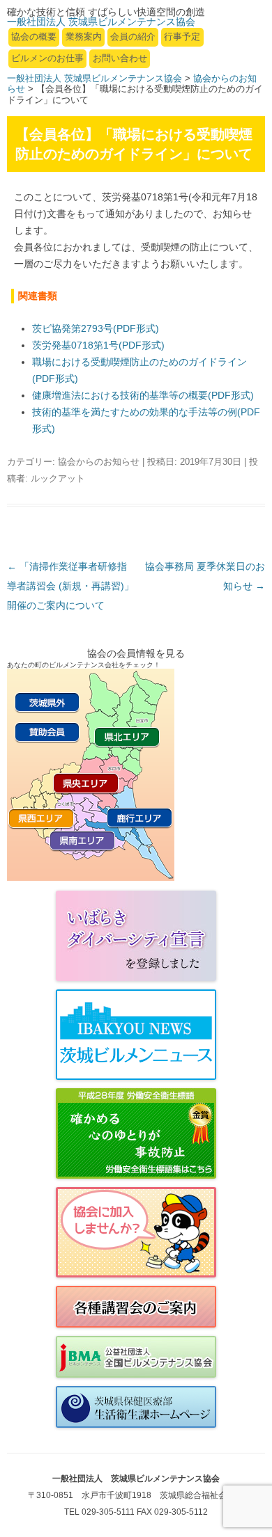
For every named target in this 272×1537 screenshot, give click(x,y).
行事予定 (182, 36)
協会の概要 (33, 36)
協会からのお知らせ (98, 461)
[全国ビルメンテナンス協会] (136, 1357)
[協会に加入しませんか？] (136, 1232)
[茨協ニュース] (136, 1034)
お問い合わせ (120, 58)
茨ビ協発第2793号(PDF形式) (95, 328)
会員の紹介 (133, 36)
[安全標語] (136, 1133)
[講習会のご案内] (136, 1307)
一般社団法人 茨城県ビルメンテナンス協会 (94, 78)
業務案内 (84, 36)
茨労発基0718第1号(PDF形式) (98, 345)
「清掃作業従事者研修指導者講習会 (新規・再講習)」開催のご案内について (70, 586)
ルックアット (58, 478)
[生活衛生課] (136, 1407)
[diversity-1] (136, 936)
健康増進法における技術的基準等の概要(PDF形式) (143, 395)
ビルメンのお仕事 (47, 58)
